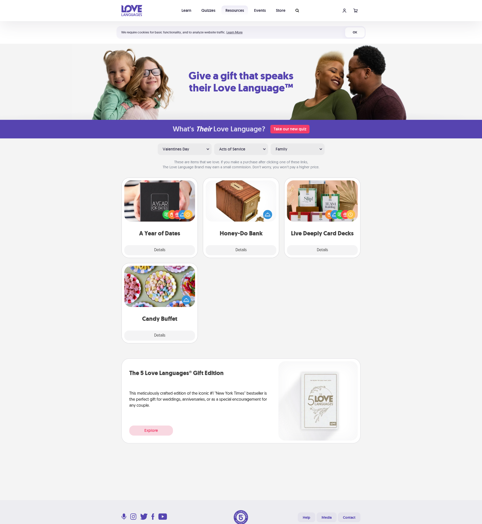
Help (306, 517)
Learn (186, 10)
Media (327, 517)
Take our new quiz (290, 129)
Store (280, 10)
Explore (151, 430)
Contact (349, 517)
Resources (234, 10)
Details (159, 250)
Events (260, 10)
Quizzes (208, 10)
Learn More (234, 32)
